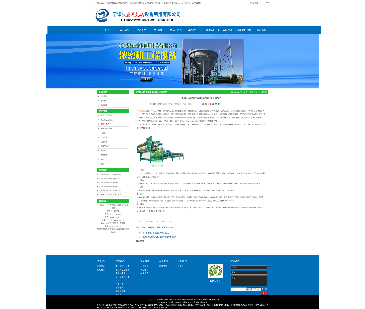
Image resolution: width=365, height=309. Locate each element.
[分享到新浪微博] (209, 104)
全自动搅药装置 (106, 129)
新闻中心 (253, 92)
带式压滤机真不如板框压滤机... (110, 179)
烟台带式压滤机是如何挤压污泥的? (155, 233)
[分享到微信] (219, 104)
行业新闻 (104, 101)
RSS (262, 3)
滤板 (102, 164)
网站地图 (254, 3)
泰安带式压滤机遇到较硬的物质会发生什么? (159, 237)
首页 (107, 30)
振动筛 (103, 151)
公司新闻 (104, 96)
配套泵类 (104, 142)
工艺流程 (192, 30)
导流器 (103, 133)
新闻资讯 (158, 30)
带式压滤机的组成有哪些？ (109, 187)
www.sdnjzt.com (115, 226)
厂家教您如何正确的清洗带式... (110, 195)
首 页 (245, 92)
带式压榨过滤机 (106, 115)
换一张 (264, 289)
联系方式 (181, 266)
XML (268, 3)
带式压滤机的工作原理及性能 (110, 175)
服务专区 (163, 266)
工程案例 (227, 30)
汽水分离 (104, 138)
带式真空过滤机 (106, 120)
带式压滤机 (176, 30)
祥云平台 (187, 302)
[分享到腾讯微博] (213, 104)
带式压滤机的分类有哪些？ (109, 183)
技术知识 (104, 105)
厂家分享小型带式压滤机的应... (110, 191)
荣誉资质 (210, 30)
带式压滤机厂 (169, 228)
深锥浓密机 (105, 124)
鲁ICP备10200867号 (166, 302)
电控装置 (104, 155)
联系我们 (261, 30)
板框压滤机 (105, 146)
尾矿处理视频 (244, 30)
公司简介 (124, 30)
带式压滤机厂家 (157, 228)
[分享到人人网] (216, 104)
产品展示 (141, 30)
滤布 (102, 160)
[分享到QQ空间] (206, 104)
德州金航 (203, 302)
